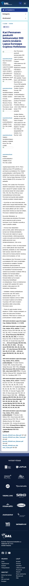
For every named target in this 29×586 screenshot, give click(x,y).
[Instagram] (6, 552)
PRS (17, 578)
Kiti (2, 577)
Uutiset (3, 565)
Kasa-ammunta (21, 574)
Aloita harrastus (6, 575)
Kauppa (3, 581)
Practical (19, 570)
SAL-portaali (5, 579)
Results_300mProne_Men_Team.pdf (14, 437)
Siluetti (18, 572)
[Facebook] (2, 552)
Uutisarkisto (10, 10)
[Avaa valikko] (24, 3)
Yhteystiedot (5, 568)
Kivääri (11, 23)
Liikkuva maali (20, 568)
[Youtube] (9, 553)
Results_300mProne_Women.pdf (13, 441)
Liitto (2, 561)
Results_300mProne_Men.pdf (12, 435)
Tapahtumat (5, 563)
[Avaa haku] (20, 3)
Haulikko (19, 565)
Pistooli (18, 563)
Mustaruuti (19, 576)
